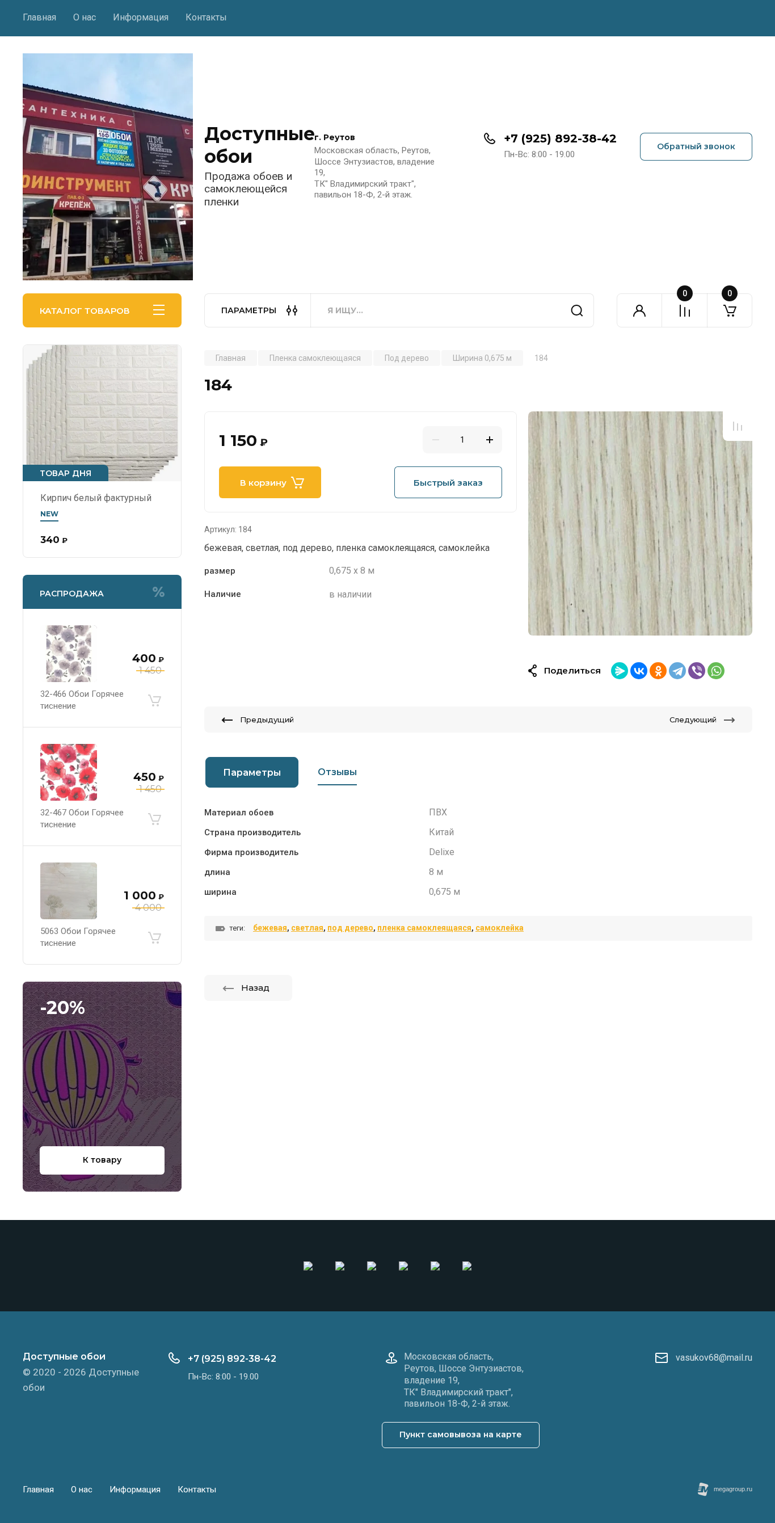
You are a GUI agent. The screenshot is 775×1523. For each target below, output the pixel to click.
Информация (141, 17)
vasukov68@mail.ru (714, 1357)
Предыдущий (267, 719)
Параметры (252, 772)
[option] (640, 523)
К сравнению (737, 426)
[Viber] (696, 670)
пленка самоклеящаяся (424, 927)
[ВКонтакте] (638, 670)
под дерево (350, 927)
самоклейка (499, 927)
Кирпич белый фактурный (95, 498)
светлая (307, 927)
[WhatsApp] (716, 670)
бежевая (270, 927)
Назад (255, 987)
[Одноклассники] (658, 670)
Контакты (206, 17)
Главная (39, 17)
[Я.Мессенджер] (619, 670)
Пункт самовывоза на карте (460, 1434)
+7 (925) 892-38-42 (560, 138)
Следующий (693, 719)
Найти (577, 310)
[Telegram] (677, 670)
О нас (84, 17)
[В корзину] (154, 700)
